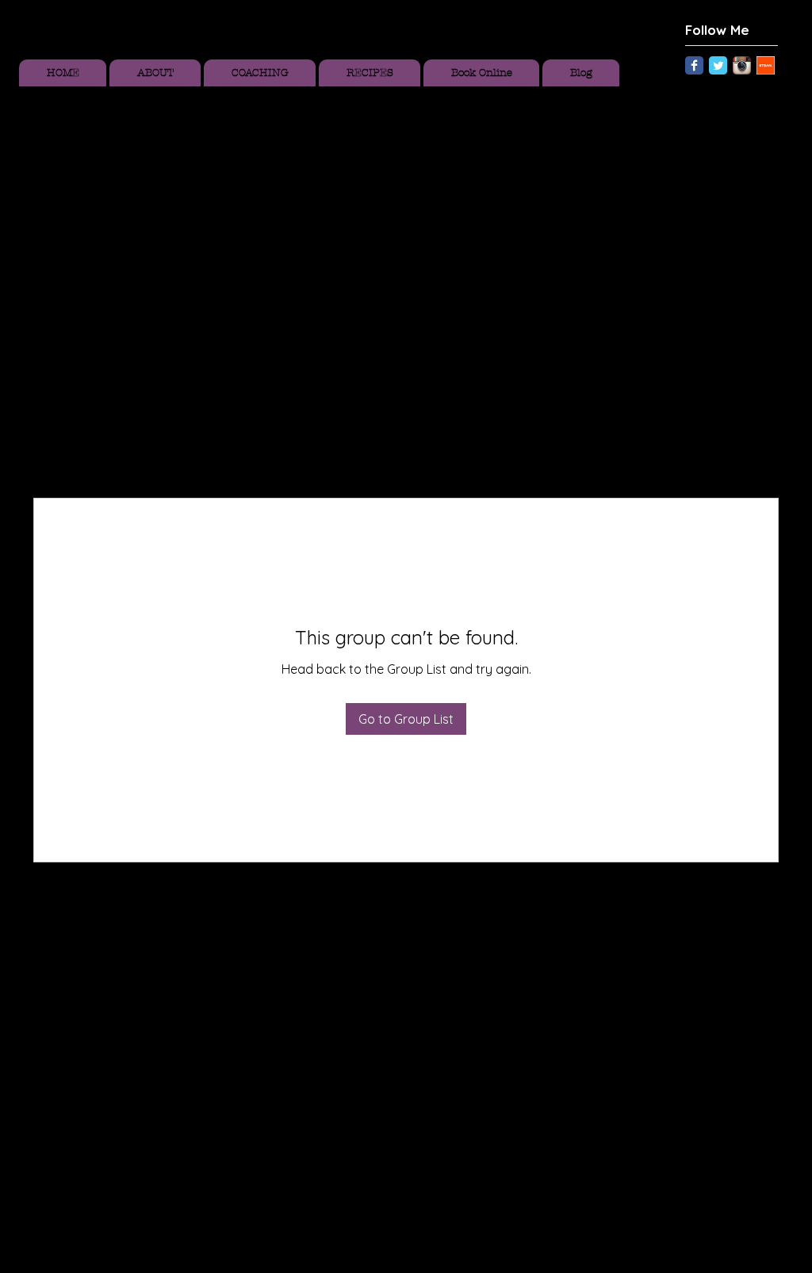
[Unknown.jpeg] (765, 65)
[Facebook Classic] (694, 65)
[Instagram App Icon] (742, 65)
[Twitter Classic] (718, 65)
